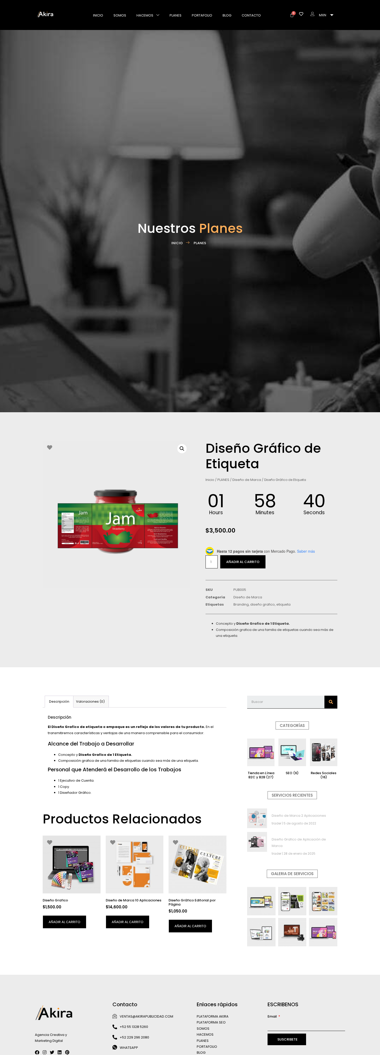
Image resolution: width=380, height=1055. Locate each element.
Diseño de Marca (246, 479)
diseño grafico (262, 604)
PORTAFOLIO (202, 15)
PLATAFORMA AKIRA (213, 1016)
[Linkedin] (59, 1052)
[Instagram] (44, 1052)
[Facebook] (37, 1052)
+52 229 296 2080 (134, 1037)
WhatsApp (129, 1047)
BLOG (227, 15)
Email (273, 1016)
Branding (241, 604)
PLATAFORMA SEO (211, 1022)
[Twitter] (52, 1052)
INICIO (98, 15)
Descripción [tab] (59, 701)
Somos (119, 15)
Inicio (210, 479)
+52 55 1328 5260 (134, 1026)
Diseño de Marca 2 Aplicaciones (299, 815)
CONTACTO (251, 15)
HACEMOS (144, 15)
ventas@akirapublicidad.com (146, 1016)
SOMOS (203, 1028)
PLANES (175, 15)
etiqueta (283, 604)
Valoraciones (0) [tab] (90, 701)
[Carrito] (292, 15)
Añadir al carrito (243, 561)
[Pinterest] (67, 1052)
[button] (182, 448)
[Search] (330, 702)
